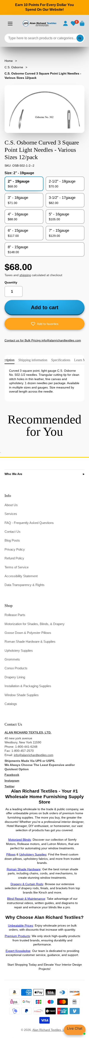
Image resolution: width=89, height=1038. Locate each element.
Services (11, 514)
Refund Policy (14, 558)
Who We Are (13, 474)
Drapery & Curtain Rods (27, 884)
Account (65, 23)
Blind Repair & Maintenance (26, 898)
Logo (39, 23)
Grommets (12, 659)
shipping (25, 275)
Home (9, 60)
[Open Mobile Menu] (10, 23)
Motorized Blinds (19, 839)
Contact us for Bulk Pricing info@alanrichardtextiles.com (43, 340)
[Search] (80, 38)
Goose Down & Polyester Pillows (28, 633)
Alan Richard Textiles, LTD (50, 1030)
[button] (45, 324)
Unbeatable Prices (20, 925)
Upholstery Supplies (19, 650)
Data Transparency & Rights (24, 585)
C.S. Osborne (14, 67)
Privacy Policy (15, 549)
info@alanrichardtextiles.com (33, 755)
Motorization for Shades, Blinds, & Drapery (35, 624)
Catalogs (11, 704)
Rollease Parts (15, 615)
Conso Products (16, 668)
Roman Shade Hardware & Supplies (30, 641)
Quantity (11, 282)
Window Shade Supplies (22, 695)
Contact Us (13, 531)
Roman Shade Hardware (24, 869)
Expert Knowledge (18, 951)
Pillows (11, 854)
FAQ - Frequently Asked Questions (29, 523)
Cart (82, 23)
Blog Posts (12, 540)
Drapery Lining (15, 677)
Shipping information (32, 360)
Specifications (60, 360)
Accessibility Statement (21, 576)
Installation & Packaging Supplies (28, 686)
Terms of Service (17, 567)
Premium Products (17, 936)
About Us (11, 505)
